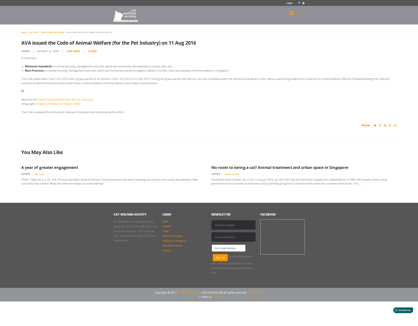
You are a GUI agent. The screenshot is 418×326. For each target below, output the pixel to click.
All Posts (33, 32)
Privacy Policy (255, 292)
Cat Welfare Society (189, 292)
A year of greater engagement (49, 167)
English (41, 104)
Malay (67, 104)
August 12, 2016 (47, 51)
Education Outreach (172, 245)
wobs (215, 297)
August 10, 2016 (232, 174)
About (165, 221)
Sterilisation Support (172, 235)
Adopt (165, 231)
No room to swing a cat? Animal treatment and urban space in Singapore (279, 167)
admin (26, 51)
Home (23, 32)
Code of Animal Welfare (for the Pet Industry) (64, 99)
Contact (166, 250)
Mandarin (54, 104)
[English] (22, 91)
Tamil (76, 104)
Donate (166, 226)
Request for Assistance (174, 240)
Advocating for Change (52, 32)
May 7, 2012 (39, 174)
